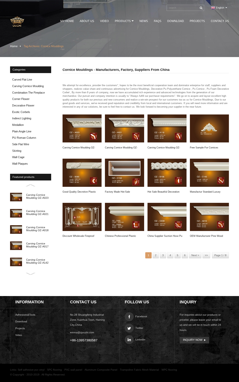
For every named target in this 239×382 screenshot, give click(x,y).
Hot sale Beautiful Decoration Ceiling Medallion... (163, 192)
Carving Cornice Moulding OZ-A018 (164, 148)
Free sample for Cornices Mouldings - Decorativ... (204, 148)
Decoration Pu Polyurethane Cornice (170, 88)
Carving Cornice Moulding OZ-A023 (79, 148)
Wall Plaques (20, 163)
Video (104, 21)
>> (206, 255)
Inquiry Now (192, 339)
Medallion (18, 124)
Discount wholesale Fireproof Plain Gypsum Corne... (78, 236)
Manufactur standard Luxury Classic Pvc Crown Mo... (205, 192)
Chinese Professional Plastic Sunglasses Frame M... (120, 236)
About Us (87, 21)
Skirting (16, 150)
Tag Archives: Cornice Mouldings (44, 46)
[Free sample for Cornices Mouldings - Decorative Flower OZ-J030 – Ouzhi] (209, 128)
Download (175, 21)
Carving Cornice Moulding (28, 86)
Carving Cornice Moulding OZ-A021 (121, 148)
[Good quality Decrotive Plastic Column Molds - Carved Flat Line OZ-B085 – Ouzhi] (82, 173)
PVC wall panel (73, 369)
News (143, 21)
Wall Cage (18, 157)
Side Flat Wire (20, 144)
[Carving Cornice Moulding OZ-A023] (82, 128)
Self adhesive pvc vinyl (31, 369)
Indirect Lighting (21, 118)
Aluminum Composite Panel (101, 369)
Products (123, 21)
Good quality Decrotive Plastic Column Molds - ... (79, 192)
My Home (67, 21)
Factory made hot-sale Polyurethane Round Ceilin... (120, 192)
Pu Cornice (198, 88)
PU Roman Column (24, 137)
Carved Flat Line (22, 79)
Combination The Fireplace (28, 92)
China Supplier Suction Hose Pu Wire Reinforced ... (165, 236)
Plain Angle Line (21, 131)
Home (14, 46)
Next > (195, 255)
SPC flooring (54, 369)
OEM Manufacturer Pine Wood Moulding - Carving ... (206, 236)
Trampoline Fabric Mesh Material (139, 369)
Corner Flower (21, 99)
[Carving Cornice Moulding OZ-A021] (124, 128)
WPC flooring (169, 369)
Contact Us (220, 21)
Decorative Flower (23, 105)
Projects (197, 21)
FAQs (157, 21)
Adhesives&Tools (25, 314)
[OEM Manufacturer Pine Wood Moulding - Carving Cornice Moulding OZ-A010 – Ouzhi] (209, 217)
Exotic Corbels (21, 112)
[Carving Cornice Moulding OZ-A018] (167, 128)
